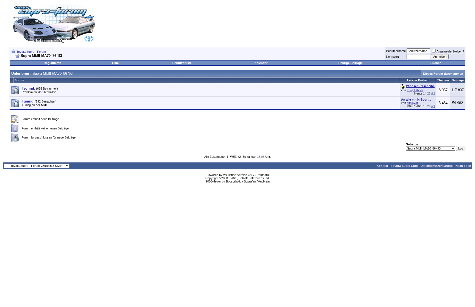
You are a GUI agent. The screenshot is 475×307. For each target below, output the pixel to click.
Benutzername (396, 50)
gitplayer (412, 102)
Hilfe (115, 63)
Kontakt (382, 165)
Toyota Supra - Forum (31, 51)
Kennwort (392, 56)
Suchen (435, 63)
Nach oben (463, 165)
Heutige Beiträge (350, 63)
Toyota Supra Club (404, 165)
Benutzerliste (182, 63)
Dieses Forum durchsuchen (443, 73)
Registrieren (52, 63)
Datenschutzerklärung (437, 165)
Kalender (261, 63)
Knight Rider (415, 90)
